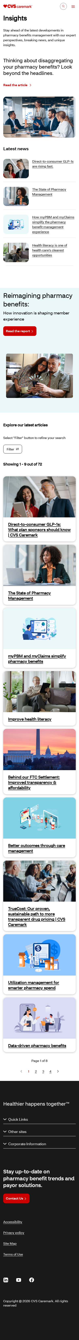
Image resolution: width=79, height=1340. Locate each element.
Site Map (10, 1243)
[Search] (63, 6)
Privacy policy (13, 1232)
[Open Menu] (71, 6)
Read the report (18, 331)
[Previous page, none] (21, 1071)
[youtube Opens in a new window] (18, 1280)
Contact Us (14, 1198)
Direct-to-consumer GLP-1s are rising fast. (53, 163)
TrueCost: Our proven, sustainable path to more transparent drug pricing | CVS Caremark (36, 916)
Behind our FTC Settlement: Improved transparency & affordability (34, 782)
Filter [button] (10, 449)
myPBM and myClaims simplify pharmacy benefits (37, 658)
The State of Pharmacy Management (49, 191)
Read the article (15, 85)
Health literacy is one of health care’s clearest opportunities (49, 250)
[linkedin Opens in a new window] (5, 1280)
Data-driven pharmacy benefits (37, 1045)
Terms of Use (13, 1254)
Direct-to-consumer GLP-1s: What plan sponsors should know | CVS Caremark (39, 529)
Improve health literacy (29, 719)
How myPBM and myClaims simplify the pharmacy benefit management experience (53, 224)
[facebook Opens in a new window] (31, 1280)
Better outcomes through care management (36, 848)
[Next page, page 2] (58, 1071)
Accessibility (12, 1222)
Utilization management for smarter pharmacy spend (33, 985)
